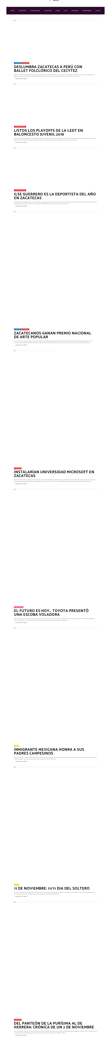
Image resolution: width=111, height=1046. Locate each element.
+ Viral (16, 746)
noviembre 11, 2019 (21, 896)
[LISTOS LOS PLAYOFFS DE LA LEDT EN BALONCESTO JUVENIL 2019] (55, 102)
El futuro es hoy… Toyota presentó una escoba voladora (51, 613)
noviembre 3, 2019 (20, 1035)
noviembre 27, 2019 (21, 142)
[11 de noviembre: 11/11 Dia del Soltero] (55, 823)
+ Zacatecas (25, 63)
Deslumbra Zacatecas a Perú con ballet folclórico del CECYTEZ (48, 69)
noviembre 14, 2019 (21, 761)
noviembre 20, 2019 (21, 622)
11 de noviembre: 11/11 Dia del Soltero (52, 888)
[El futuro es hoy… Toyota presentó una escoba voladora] (55, 545)
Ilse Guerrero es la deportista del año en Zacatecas (55, 196)
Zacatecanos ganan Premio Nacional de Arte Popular (52, 335)
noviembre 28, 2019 (21, 78)
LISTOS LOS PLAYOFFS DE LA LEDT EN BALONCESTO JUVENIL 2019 (48, 133)
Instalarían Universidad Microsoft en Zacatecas (54, 474)
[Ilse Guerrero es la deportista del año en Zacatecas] (55, 166)
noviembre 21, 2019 (21, 345)
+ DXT (16, 126)
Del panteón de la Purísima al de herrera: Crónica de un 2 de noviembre (54, 1025)
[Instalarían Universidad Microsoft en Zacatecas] (34, 407)
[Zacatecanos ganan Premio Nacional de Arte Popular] (55, 268)
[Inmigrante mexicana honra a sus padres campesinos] (55, 684)
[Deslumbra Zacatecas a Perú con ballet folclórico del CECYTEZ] (55, 39)
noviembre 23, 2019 (21, 206)
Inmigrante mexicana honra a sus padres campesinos (49, 752)
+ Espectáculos (18, 607)
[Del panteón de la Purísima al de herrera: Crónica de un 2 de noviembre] (55, 958)
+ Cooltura (18, 63)
